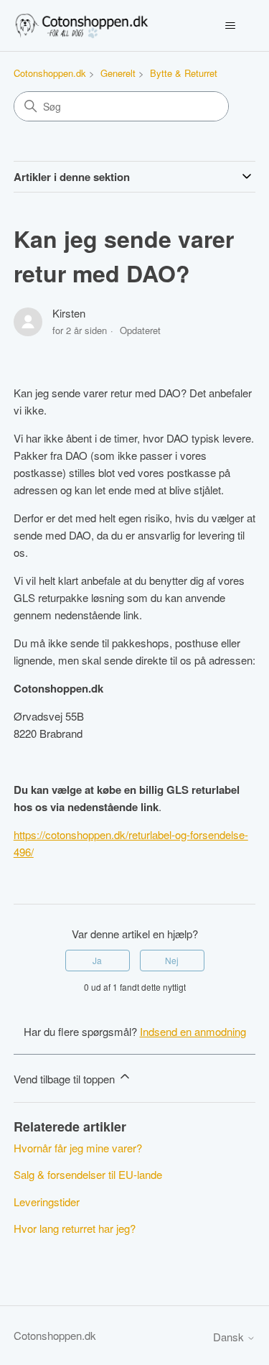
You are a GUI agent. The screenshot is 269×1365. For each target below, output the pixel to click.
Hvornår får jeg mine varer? (78, 1147)
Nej (172, 960)
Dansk (230, 1337)
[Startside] (83, 25)
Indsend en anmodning (193, 1031)
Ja (97, 960)
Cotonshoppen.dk (50, 73)
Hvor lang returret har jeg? (75, 1228)
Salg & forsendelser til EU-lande (88, 1174)
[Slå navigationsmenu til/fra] (229, 25)
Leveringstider (47, 1201)
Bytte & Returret (183, 73)
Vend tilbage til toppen (66, 1078)
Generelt (118, 73)
